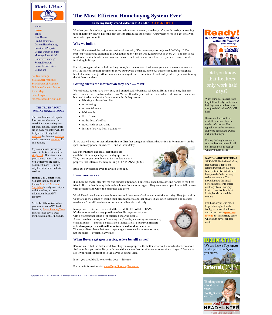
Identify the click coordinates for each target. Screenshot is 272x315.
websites (36, 136)
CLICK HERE (163, 23)
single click (37, 155)
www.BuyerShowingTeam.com (121, 266)
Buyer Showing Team (54, 209)
